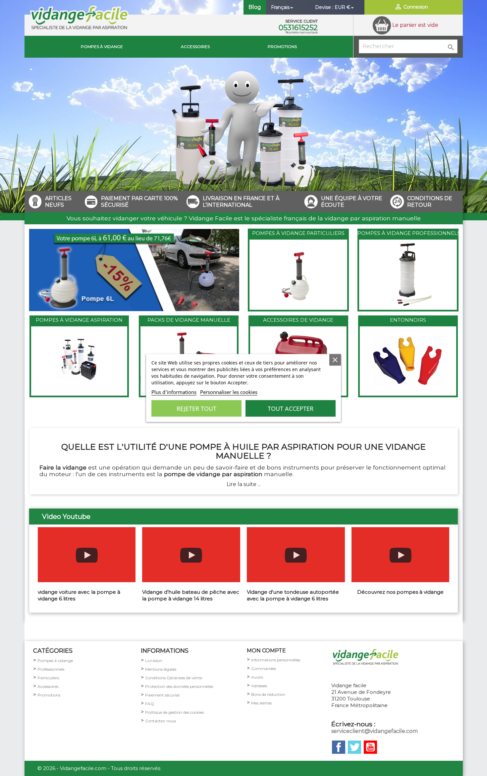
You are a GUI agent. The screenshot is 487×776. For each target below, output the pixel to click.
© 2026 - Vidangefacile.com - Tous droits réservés (98, 768)
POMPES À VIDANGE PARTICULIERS (298, 233)
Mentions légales (160, 669)
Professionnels (50, 669)
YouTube (370, 747)
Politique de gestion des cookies (174, 712)
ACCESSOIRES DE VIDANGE (298, 320)
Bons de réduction (268, 694)
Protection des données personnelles (179, 686)
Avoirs (257, 677)
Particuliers (48, 677)
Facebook (338, 747)
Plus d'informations (173, 392)
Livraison (153, 660)
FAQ (149, 703)
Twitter (354, 747)
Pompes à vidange (102, 46)
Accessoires (195, 46)
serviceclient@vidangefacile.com (374, 731)
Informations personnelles (275, 659)
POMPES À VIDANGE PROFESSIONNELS (408, 233)
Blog (254, 7)
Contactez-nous (160, 720)
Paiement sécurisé (162, 695)
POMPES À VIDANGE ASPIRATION (79, 320)
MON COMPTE (266, 650)
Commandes (263, 668)
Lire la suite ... (244, 484)
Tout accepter (290, 409)
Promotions (282, 46)
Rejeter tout (196, 409)
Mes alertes (261, 702)
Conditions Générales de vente (173, 677)
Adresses (259, 685)
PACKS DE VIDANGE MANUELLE (188, 320)
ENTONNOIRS (408, 320)
